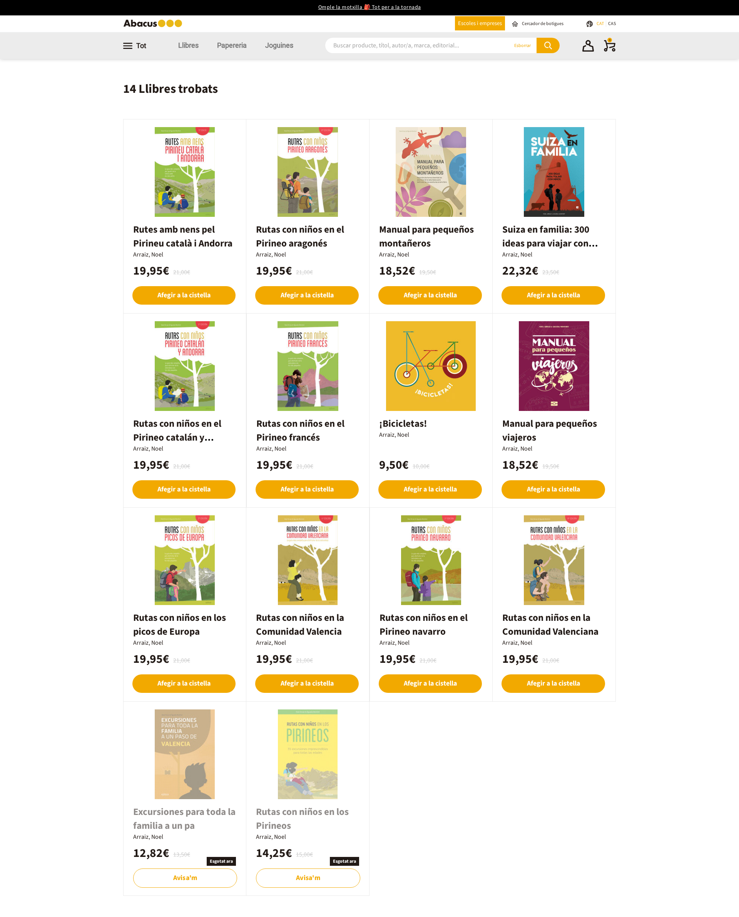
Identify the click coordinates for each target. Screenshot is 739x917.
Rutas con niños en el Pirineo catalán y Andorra (177, 437)
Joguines (279, 45)
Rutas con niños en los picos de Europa (179, 625)
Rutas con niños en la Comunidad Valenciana (550, 625)
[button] (588, 47)
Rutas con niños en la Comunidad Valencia (300, 625)
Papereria (232, 45)
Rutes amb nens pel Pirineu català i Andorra (182, 236)
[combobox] (408, 45)
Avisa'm (185, 878)
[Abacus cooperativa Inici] (154, 26)
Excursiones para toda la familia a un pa (184, 819)
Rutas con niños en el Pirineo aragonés (300, 236)
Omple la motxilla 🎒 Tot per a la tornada (369, 7)
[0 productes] (610, 50)
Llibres (188, 45)
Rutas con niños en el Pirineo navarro (424, 625)
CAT (601, 23)
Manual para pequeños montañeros (426, 236)
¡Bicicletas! (403, 424)
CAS (612, 23)
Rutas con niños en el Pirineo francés (300, 430)
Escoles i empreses (480, 23)
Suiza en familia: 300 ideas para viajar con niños (545, 243)
